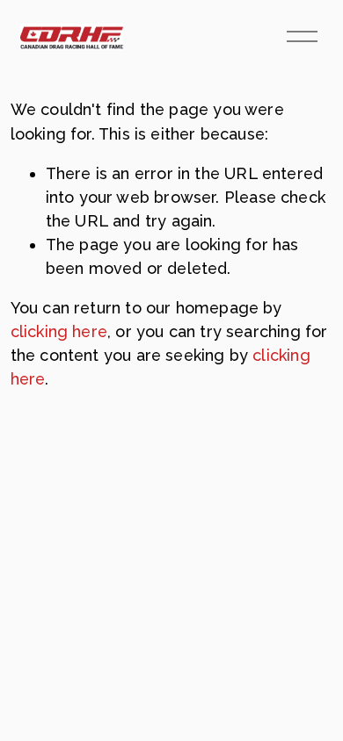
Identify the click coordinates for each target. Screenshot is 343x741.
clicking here (59, 331)
